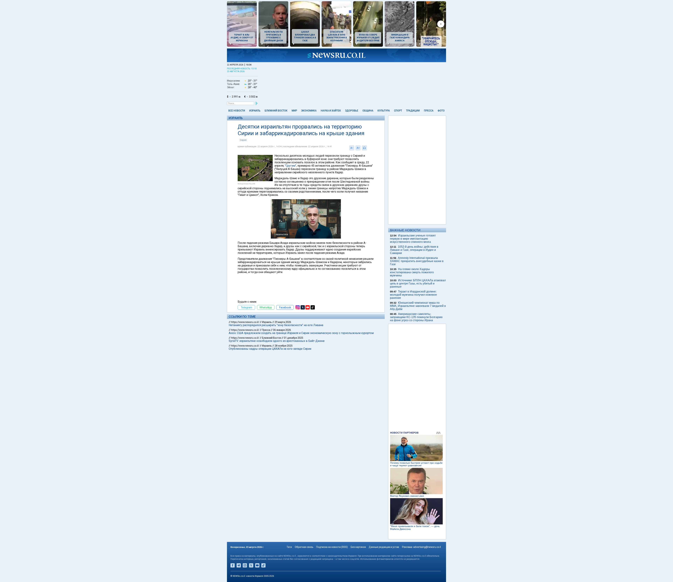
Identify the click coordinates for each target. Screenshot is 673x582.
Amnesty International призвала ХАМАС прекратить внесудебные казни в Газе (417, 261)
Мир (294, 110)
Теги (289, 547)
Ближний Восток (276, 110)
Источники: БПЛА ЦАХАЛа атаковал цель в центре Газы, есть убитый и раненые (418, 283)
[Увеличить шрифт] (358, 148)
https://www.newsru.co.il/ (245, 322)
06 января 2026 (282, 330)
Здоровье (351, 110)
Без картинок (358, 547)
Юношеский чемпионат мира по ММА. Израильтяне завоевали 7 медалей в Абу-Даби (418, 306)
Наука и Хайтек (331, 110)
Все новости (236, 110)
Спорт (398, 110)
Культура (384, 110)
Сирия (243, 140)
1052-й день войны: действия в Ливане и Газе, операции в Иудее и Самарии (414, 250)
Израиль (254, 110)
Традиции (413, 110)
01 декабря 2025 (293, 337)
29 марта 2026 (283, 322)
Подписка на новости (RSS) (332, 547)
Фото (441, 110)
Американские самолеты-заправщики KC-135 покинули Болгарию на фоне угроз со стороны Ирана (416, 317)
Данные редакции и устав (384, 547)
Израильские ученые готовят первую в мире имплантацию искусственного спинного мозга (413, 238)
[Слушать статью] (368, 148)
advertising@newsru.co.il (427, 547)
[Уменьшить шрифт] (351, 148)
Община (367, 110)
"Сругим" (290, 165)
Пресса (428, 110)
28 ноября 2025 (284, 345)
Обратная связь (304, 547)
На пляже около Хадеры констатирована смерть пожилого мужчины (412, 272)
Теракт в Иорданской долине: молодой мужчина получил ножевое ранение (413, 294)
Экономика (309, 110)
